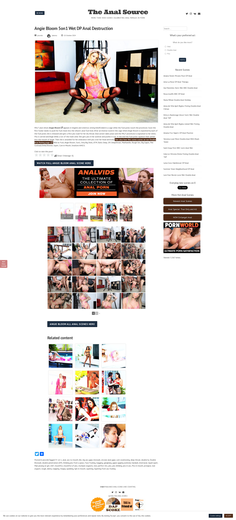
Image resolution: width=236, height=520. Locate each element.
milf (52, 466)
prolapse (147, 466)
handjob (135, 463)
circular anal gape (108, 460)
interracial (143, 463)
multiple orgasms (85, 466)
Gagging (99, 463)
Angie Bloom (54, 127)
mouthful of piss (71, 466)
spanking (70, 468)
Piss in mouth (137, 466)
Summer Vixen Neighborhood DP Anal (178, 169)
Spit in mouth (79, 468)
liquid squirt (153, 463)
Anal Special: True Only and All (182, 209)
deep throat (135, 460)
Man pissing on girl (42, 466)
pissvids (40, 35)
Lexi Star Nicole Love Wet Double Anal (179, 175)
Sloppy (63, 468)
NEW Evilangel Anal (182, 217)
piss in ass (127, 466)
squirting (89, 468)
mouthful (59, 466)
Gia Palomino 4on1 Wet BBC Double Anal (180, 88)
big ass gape (88, 460)
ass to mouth (72, 460)
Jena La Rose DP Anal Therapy (175, 82)
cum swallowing (123, 460)
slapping (56, 468)
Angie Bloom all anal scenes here (72, 324)
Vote (182, 60)
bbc (80, 460)
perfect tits (103, 466)
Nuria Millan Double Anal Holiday (177, 100)
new (95, 466)
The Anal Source (118, 12)
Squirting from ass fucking (105, 468)
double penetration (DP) (52, 463)
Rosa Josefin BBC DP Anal (174, 94)
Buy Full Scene (4, 264)
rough (43, 468)
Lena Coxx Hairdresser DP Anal (176, 163)
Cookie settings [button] (215, 516)
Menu (40, 13)
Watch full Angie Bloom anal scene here (64, 163)
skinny (49, 468)
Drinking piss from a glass (73, 463)
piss (109, 466)
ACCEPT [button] (228, 516)
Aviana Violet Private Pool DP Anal (177, 76)
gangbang (108, 463)
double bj (145, 460)
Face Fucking (90, 463)
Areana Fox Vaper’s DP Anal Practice (178, 133)
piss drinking (117, 466)
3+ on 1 (58, 460)
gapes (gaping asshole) (121, 463)
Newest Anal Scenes (182, 201)
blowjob (97, 460)
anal (64, 460)
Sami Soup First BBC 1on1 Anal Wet (178, 148)
